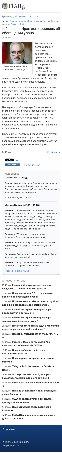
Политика (20, 16)
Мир (30, 21)
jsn (18, 445)
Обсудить (54, 152)
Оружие (15, 24)
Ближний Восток (42, 21)
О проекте (8, 429)
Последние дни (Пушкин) (17, 271)
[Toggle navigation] (56, 6)
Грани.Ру (7, 16)
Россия (34, 16)
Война (23, 24)
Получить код (32, 164)
